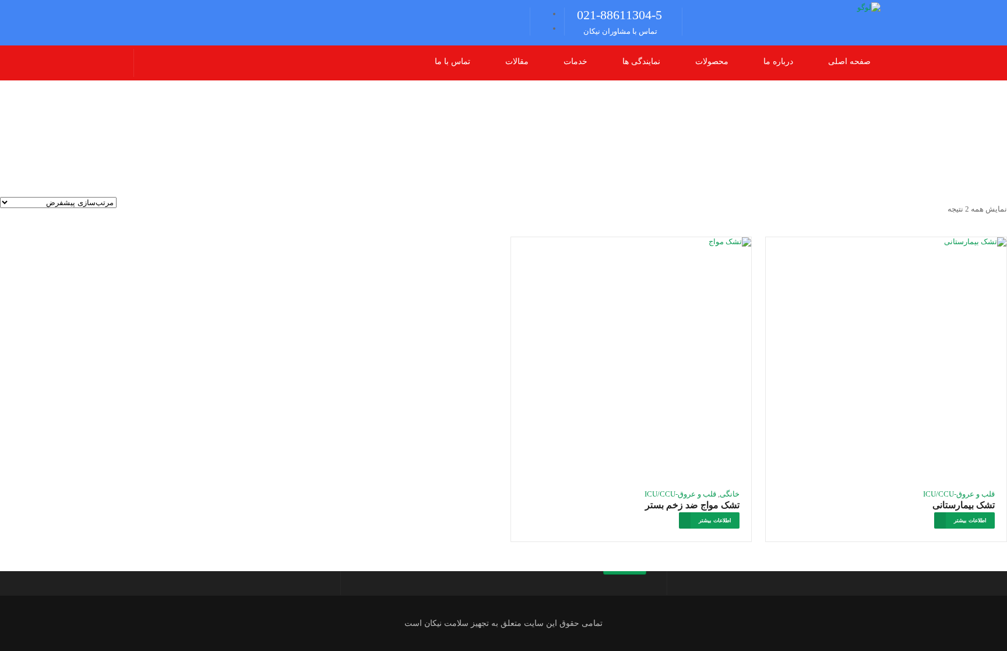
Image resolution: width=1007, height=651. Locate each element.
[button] (706, 61)
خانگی (730, 494)
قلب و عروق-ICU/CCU (959, 494)
